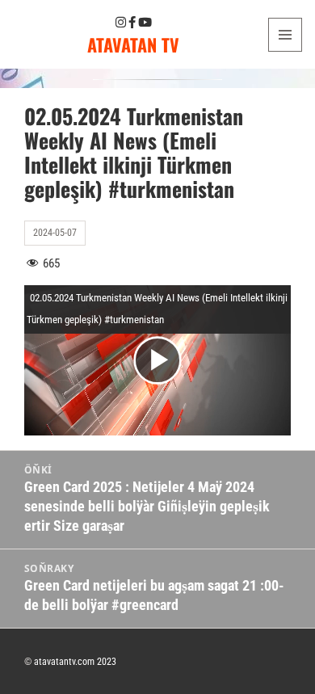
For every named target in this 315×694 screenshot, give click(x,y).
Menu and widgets (285, 51)
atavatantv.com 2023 (75, 661)
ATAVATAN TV (133, 44)
